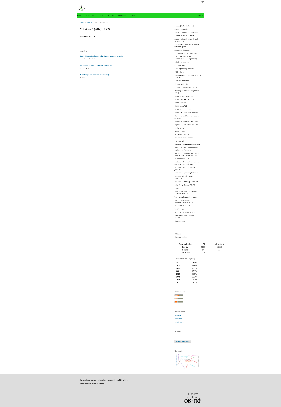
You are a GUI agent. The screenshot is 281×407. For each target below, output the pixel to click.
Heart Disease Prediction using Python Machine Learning (101, 56)
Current (102, 15)
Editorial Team (90, 15)
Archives (111, 15)
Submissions (122, 15)
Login (202, 2)
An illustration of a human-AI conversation (96, 65)
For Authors (178, 319)
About (79, 15)
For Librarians (179, 322)
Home (82, 23)
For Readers (178, 315)
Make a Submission (183, 342)
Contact (133, 15)
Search (200, 15)
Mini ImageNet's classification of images (95, 75)
